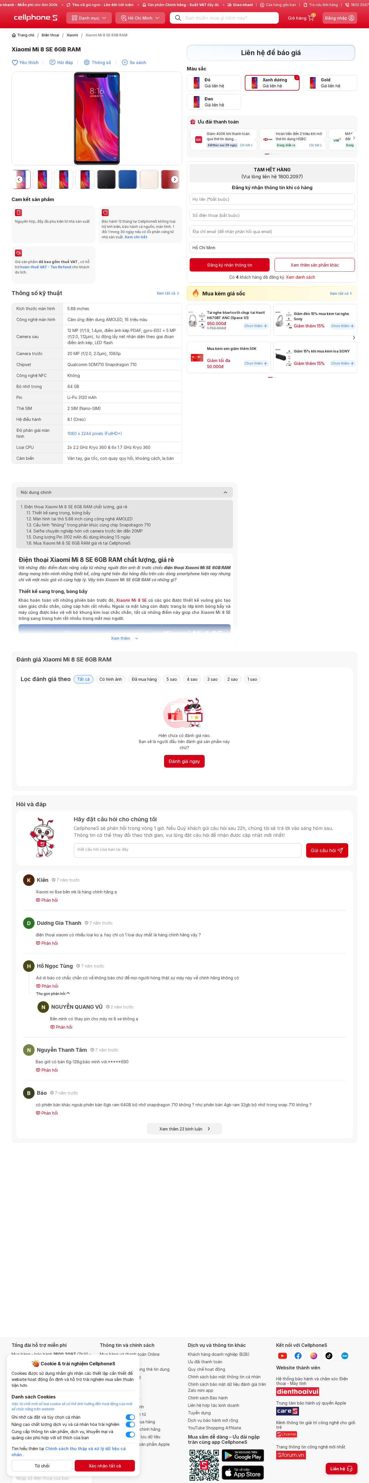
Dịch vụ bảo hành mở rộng (213, 1420)
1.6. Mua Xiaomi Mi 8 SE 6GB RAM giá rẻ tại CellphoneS (79, 543)
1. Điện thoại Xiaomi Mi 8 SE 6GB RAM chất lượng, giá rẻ (74, 506)
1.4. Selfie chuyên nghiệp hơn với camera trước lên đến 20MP (85, 530)
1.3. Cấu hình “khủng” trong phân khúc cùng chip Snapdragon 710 (89, 524)
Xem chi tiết (136, 237)
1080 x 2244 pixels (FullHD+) (94, 433)
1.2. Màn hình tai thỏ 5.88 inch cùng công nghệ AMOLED (80, 518)
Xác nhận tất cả (105, 1465)
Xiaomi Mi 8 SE (131, 600)
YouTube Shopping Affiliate (214, 1427)
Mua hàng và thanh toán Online (129, 1354)
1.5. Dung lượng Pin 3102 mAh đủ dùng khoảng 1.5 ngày (78, 537)
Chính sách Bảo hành (208, 1397)
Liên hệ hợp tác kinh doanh (213, 1405)
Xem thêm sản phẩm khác (315, 265)
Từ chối (42, 1465)
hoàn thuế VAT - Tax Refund (45, 267)
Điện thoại (50, 35)
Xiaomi (72, 35)
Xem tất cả (166, 293)
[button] (177, 121)
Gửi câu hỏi (323, 850)
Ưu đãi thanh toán (205, 1361)
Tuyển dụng (199, 1412)
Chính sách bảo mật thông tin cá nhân (224, 1376)
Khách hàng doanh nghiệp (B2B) (219, 1354)
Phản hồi (49, 900)
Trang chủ (25, 35)
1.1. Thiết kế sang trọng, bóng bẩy (59, 512)
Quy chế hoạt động (206, 1369)
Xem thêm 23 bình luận (183, 1128)
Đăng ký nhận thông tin (229, 265)
